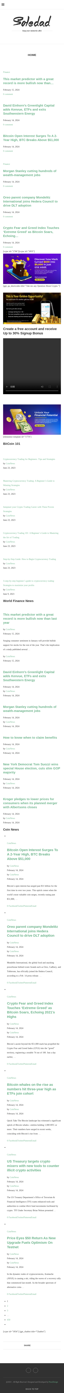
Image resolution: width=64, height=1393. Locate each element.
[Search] (60, 4)
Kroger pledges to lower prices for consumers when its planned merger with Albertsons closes (30, 803)
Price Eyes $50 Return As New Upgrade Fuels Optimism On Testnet (31, 1242)
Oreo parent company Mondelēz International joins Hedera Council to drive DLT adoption (30, 201)
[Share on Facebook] (32, 1345)
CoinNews (10, 463)
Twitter (20, 906)
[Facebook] (30, 36)
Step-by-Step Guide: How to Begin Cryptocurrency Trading (29, 559)
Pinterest (27, 906)
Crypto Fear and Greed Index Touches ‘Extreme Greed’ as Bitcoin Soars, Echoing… (31, 232)
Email (33, 906)
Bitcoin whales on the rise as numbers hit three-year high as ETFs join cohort (31, 1089)
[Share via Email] (41, 1345)
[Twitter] (34, 36)
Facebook (13, 906)
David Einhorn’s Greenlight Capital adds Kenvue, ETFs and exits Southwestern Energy (29, 109)
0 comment (8, 94)
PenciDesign (53, 1382)
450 (8, 1320)
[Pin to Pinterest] (38, 1345)
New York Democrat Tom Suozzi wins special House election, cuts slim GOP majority (31, 768)
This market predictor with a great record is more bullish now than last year (30, 618)
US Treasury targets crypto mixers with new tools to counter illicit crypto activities (33, 1165)
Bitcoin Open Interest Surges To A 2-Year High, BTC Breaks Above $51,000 (32, 854)
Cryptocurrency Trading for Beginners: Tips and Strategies (29, 459)
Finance (6, 72)
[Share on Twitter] (35, 1345)
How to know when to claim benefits (30, 737)
